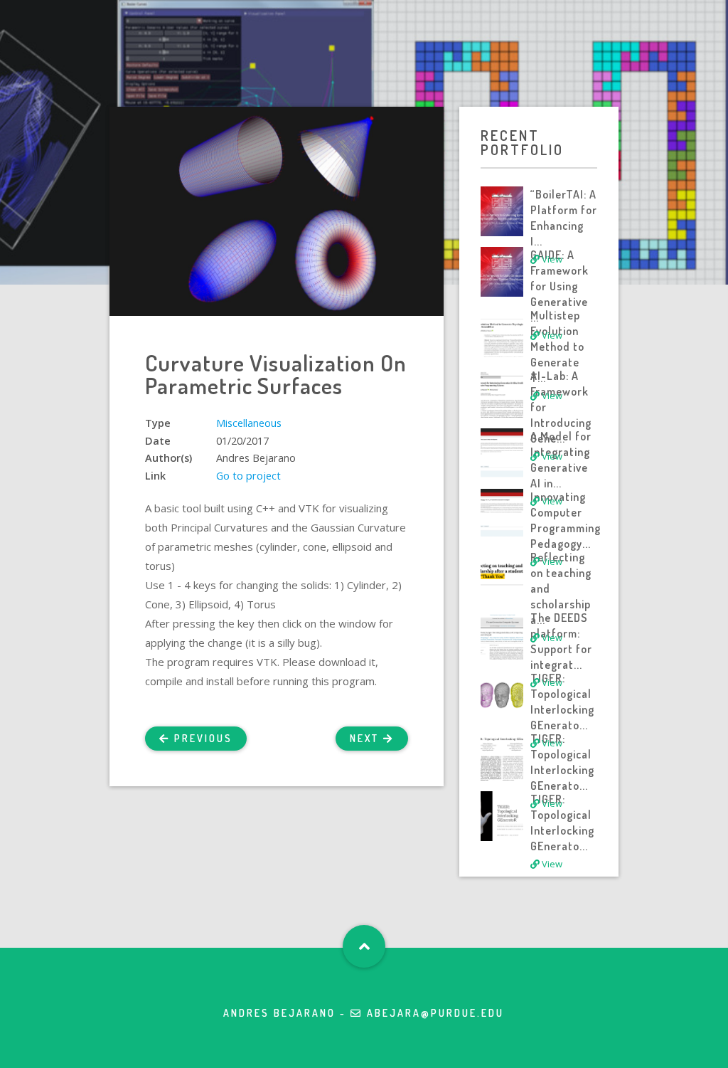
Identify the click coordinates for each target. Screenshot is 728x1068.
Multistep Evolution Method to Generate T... (557, 346)
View (551, 259)
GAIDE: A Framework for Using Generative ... (559, 286)
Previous (201, 738)
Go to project (248, 475)
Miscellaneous (249, 423)
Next (366, 738)
